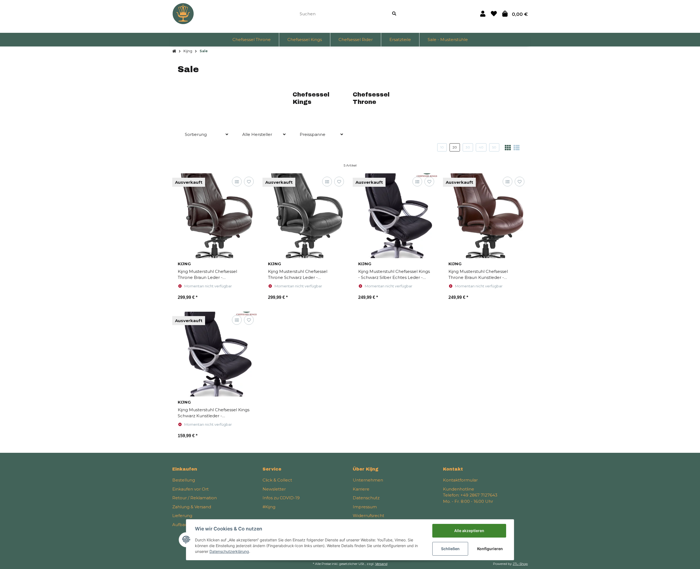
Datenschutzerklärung (229, 551)
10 (442, 147)
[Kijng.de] (183, 13)
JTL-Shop (520, 564)
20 (455, 147)
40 (481, 147)
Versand (381, 564)
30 (468, 147)
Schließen (450, 548)
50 (494, 147)
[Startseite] (174, 51)
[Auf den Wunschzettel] (248, 181)
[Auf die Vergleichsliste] (236, 181)
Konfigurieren (490, 548)
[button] (482, 14)
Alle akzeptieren (469, 530)
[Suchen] (394, 14)
